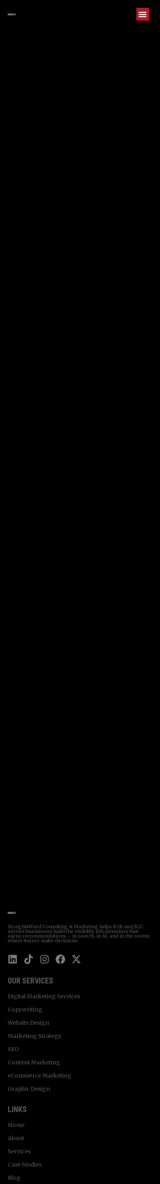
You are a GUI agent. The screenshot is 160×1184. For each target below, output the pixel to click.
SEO (13, 1049)
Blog (14, 1177)
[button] (142, 14)
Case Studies (25, 1164)
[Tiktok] (28, 959)
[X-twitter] (76, 959)
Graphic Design (29, 1088)
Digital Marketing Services (44, 996)
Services (19, 1151)
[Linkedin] (12, 959)
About (16, 1138)
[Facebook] (60, 959)
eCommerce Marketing (39, 1075)
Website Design (28, 1022)
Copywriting (25, 1009)
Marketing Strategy (34, 1035)
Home (16, 1124)
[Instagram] (44, 959)
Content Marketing (34, 1062)
